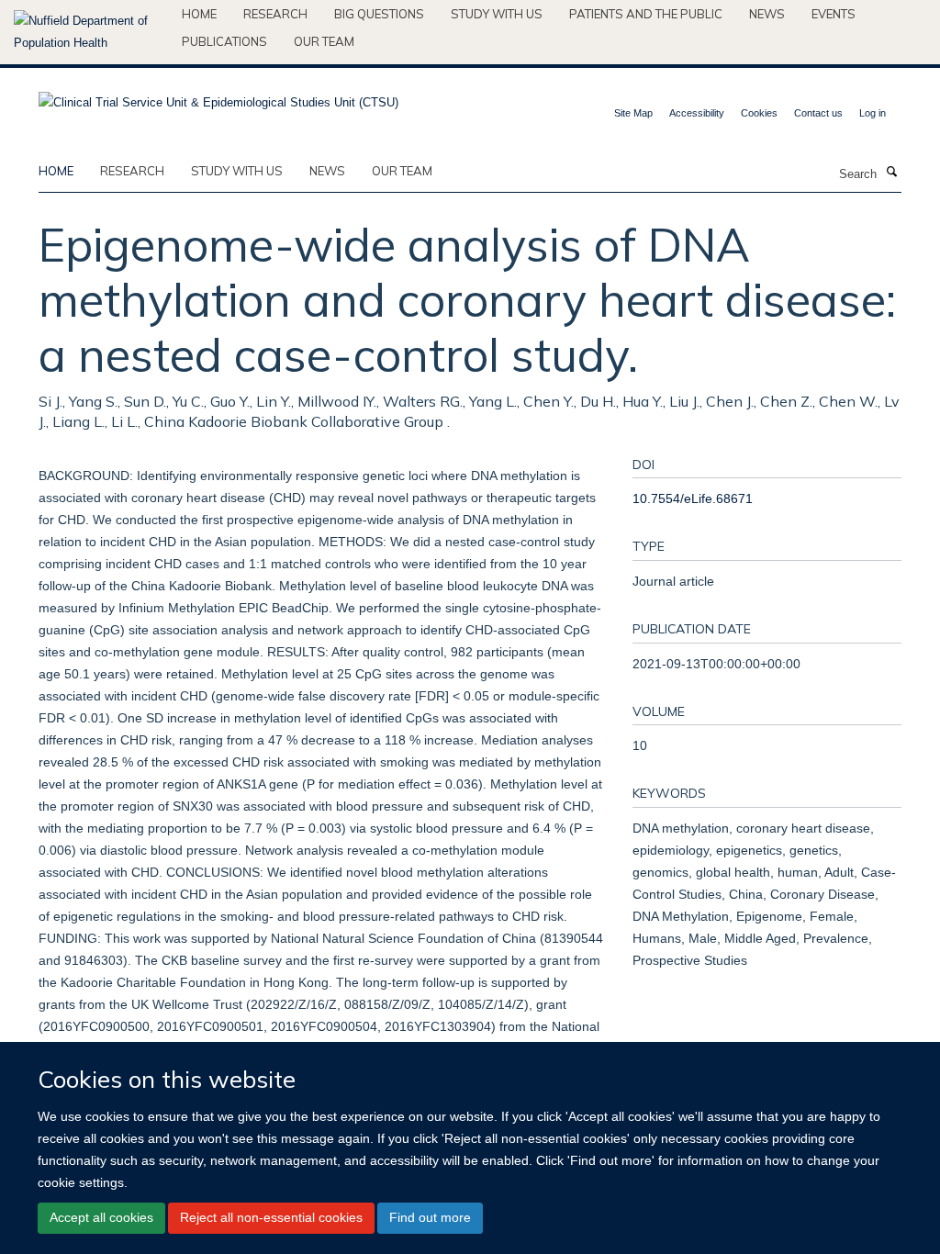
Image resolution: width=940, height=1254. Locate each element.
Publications (224, 41)
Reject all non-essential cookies (271, 1217)
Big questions (379, 13)
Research (275, 13)
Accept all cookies (101, 1217)
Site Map (633, 112)
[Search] (891, 172)
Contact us (818, 112)
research (132, 170)
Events (833, 13)
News (767, 13)
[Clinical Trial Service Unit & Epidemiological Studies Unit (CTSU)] (218, 97)
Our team (324, 41)
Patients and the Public (645, 13)
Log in (872, 112)
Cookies (759, 112)
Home (199, 13)
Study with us (497, 13)
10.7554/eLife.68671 (692, 498)
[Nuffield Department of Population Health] (91, 32)
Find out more (430, 1217)
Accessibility (696, 112)
